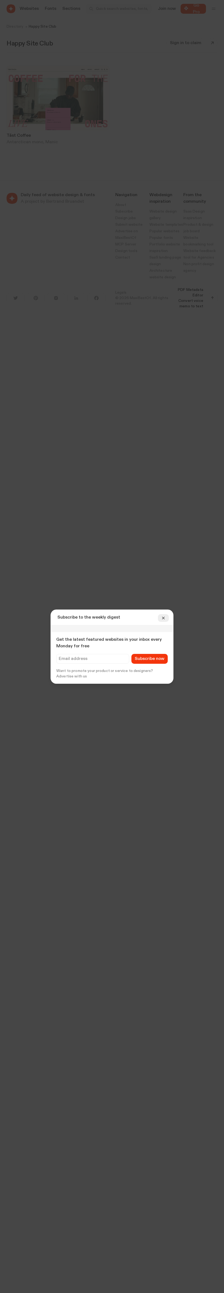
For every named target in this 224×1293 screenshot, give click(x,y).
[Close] (163, 618)
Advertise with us (71, 676)
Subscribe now (149, 659)
